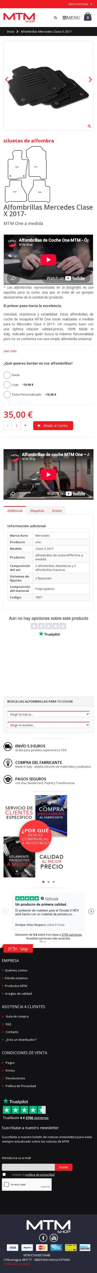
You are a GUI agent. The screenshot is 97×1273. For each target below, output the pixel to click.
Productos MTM (16, 986)
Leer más (10, 351)
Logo (22, 384)
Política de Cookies (17, 1264)
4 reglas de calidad (18, 993)
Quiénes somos (16, 970)
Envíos (57, 510)
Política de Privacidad (21, 1086)
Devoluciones (15, 1078)
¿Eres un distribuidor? (21, 1039)
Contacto (12, 1032)
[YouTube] (54, 1238)
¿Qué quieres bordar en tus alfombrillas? (38, 363)
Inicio (10, 31)
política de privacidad (40, 1175)
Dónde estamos (16, 978)
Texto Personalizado (34, 394)
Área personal (79, 4)
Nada (16, 375)
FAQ (8, 1024)
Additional (14, 510)
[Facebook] (43, 1238)
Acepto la (33, 1175)
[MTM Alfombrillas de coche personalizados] (19, 17)
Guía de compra (17, 1016)
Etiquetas (37, 510)
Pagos (10, 1063)
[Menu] (71, 17)
